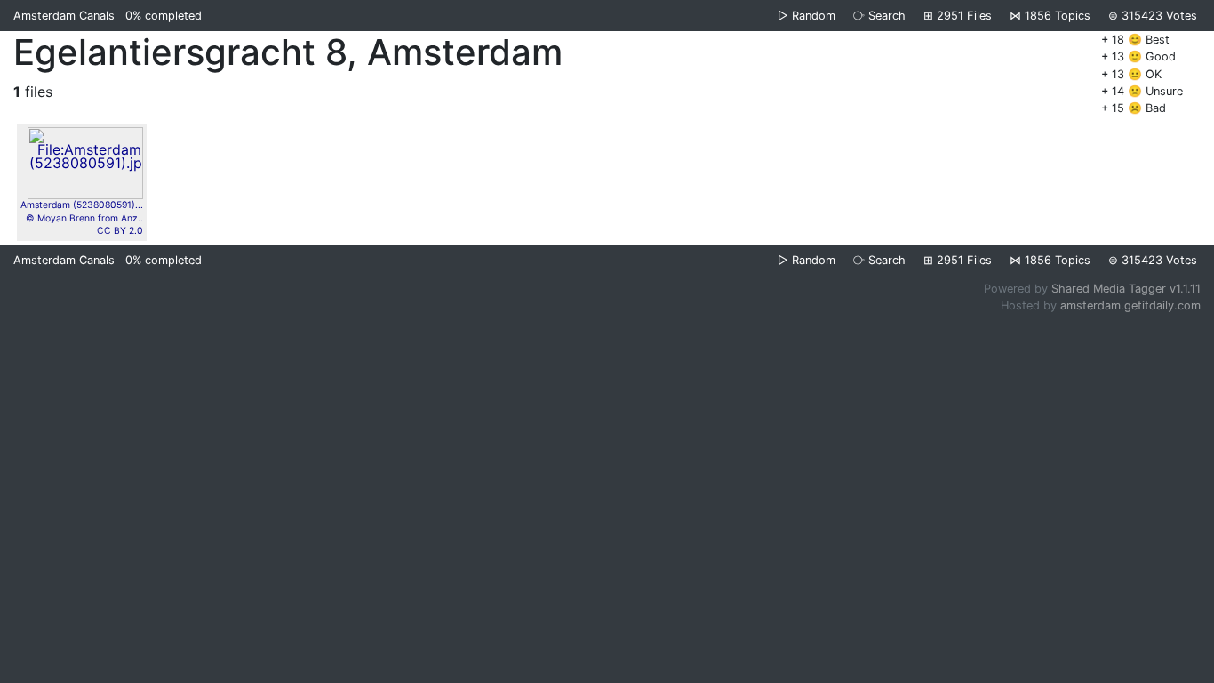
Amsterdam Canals (64, 15)
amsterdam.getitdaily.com (1130, 305)
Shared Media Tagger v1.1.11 (1126, 288)
